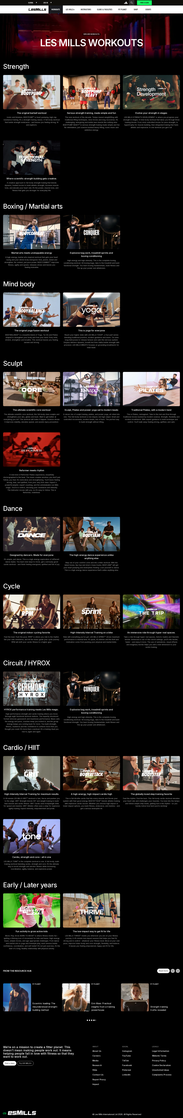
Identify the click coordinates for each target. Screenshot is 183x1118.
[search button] (131, 2)
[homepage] (37, 9)
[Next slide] (178, 971)
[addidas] (126, 3)
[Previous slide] (173, 971)
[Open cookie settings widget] (4, 1113)
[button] (33, 3)
